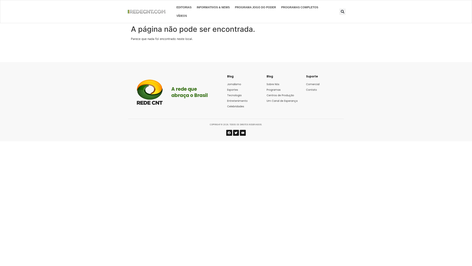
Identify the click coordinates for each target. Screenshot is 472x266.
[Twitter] (236, 133)
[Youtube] (243, 133)
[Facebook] (229, 133)
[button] (342, 11)
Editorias (184, 7)
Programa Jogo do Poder (255, 7)
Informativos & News (213, 7)
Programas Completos (299, 7)
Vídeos (181, 15)
